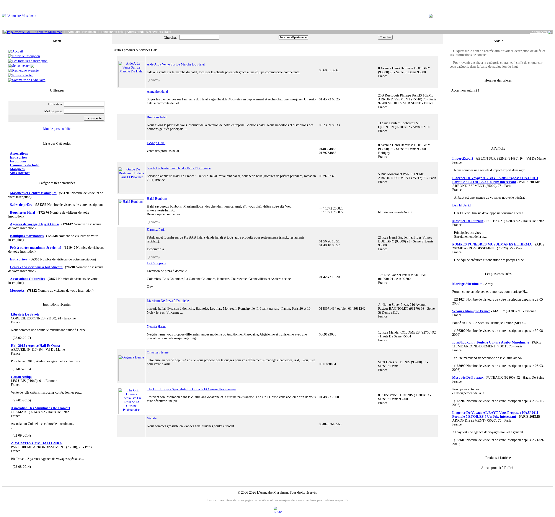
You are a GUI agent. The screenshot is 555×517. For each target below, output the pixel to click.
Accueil (17, 51)
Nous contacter (22, 75)
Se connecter (539, 32)
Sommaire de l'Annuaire (28, 80)
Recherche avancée (25, 70)
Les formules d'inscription (29, 61)
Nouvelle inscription (26, 56)
